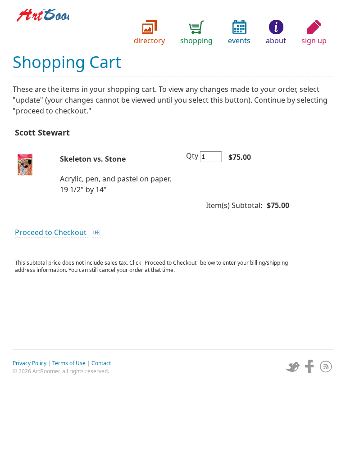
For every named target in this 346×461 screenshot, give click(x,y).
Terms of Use (69, 363)
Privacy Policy (29, 363)
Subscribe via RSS (326, 366)
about (276, 40)
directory (149, 40)
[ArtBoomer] (173, 27)
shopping (196, 40)
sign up (314, 40)
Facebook (309, 366)
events (239, 40)
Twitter (293, 366)
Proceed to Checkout (51, 232)
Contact (101, 363)
